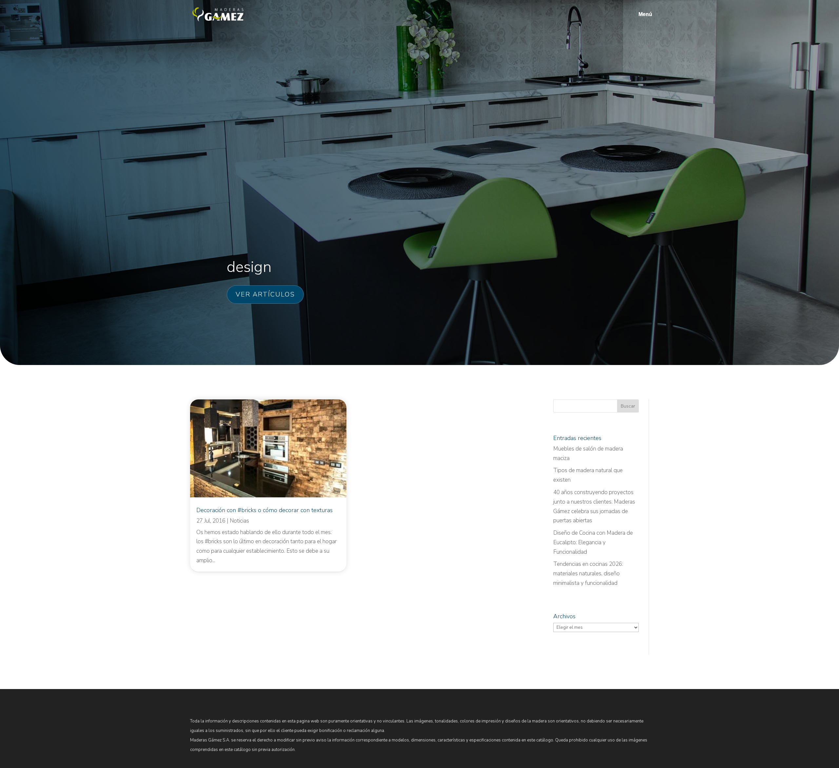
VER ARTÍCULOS (265, 294)
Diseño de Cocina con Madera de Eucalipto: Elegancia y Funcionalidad (593, 542)
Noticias (239, 521)
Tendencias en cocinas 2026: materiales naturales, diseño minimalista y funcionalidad (588, 573)
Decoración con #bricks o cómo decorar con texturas (264, 510)
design (249, 267)
